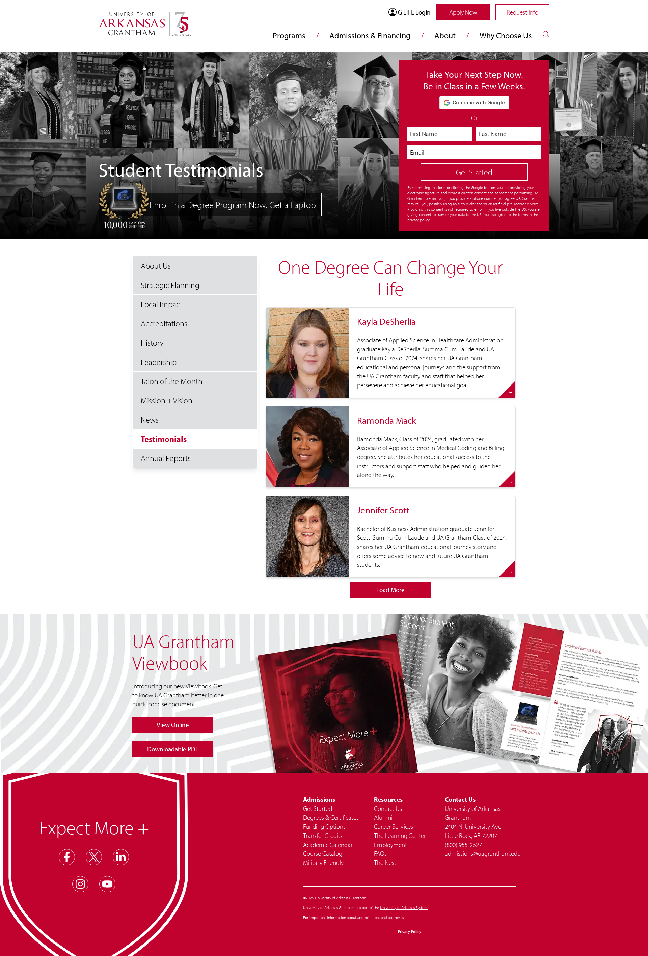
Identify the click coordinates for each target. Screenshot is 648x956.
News (150, 420)
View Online (173, 725)
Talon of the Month (171, 381)
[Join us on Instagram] (80, 884)
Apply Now (463, 12)
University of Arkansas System (404, 907)
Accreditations (164, 323)
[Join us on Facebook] (67, 857)
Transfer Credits (323, 835)
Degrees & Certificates (331, 817)
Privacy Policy (409, 931)
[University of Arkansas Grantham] (145, 20)
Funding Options (324, 826)
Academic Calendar (328, 845)
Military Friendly (323, 862)
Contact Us (388, 808)
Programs (289, 35)
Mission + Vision (166, 400)
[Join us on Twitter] (94, 857)
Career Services (393, 826)
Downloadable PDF (172, 749)
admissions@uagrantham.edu (480, 853)
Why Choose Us (506, 35)
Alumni (383, 817)
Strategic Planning (170, 285)
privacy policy (418, 219)
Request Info (522, 12)
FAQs (380, 853)
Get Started (317, 808)
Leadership (159, 362)
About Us (156, 266)
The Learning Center (400, 835)
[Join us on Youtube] (107, 884)
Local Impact (161, 304)
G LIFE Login (414, 12)
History (152, 343)
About (445, 35)
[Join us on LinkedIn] (121, 857)
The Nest (385, 862)
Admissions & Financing (369, 35)
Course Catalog (322, 853)
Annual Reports (166, 458)
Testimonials (164, 439)
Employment (390, 845)
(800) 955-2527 (463, 845)
